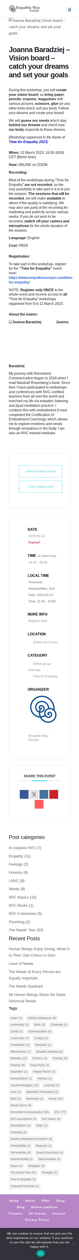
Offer (45, 1200)
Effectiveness (21, 1051)
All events (37, 1213)
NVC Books (18, 905)
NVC (60, 1112)
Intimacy (45, 1078)
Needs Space (21, 1105)
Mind (16, 1098)
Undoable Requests (25, 1186)
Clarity (17, 1031)
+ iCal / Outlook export (40, 486)
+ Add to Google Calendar (40, 471)
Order (41, 1125)
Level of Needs (21, 964)
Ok (41, 1253)
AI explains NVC (22, 848)
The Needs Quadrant (26, 986)
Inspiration (19, 1071)
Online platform (44, 1207)
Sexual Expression (49, 1152)
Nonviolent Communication (30, 1112)
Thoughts (49, 1172)
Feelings (16, 864)
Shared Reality (22, 1159)
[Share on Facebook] (24, 794)
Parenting (16, 922)
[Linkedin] (44, 794)
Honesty (15, 872)
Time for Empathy (45, 676)
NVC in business (22, 913)
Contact (41, 1038)
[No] (73, 1244)
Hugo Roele (39, 1065)
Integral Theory (44, 1071)
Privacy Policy (37, 1220)
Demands (43, 1044)
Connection (20, 1038)
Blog (21, 1207)
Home (14, 1200)
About (30, 1200)
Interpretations (21, 1078)
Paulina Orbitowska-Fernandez (31, 1138)
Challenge (58, 1024)
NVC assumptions (23, 1118)
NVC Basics (19, 897)
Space (17, 1165)
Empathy (16, 856)
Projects (16, 1213)
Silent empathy (49, 1159)
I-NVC (14, 881)
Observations (21, 1125)
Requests (44, 1145)
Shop (60, 1200)
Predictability (20, 1145)
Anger (16, 1018)
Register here (38, 621)
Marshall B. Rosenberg (42, 1091)
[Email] (39, 804)
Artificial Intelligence (42, 1018)
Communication (39, 1031)
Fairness (39, 1058)
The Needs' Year (22, 930)
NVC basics (51, 1118)
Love (16, 1091)
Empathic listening (49, 1051)
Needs (14, 889)
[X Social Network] (34, 794)
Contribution (20, 1044)
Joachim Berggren (24, 1085)
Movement (34, 1098)
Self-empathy (21, 1152)
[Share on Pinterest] (53, 794)
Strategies (36, 1165)
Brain (39, 1024)
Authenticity (20, 1024)
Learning (51, 1085)
